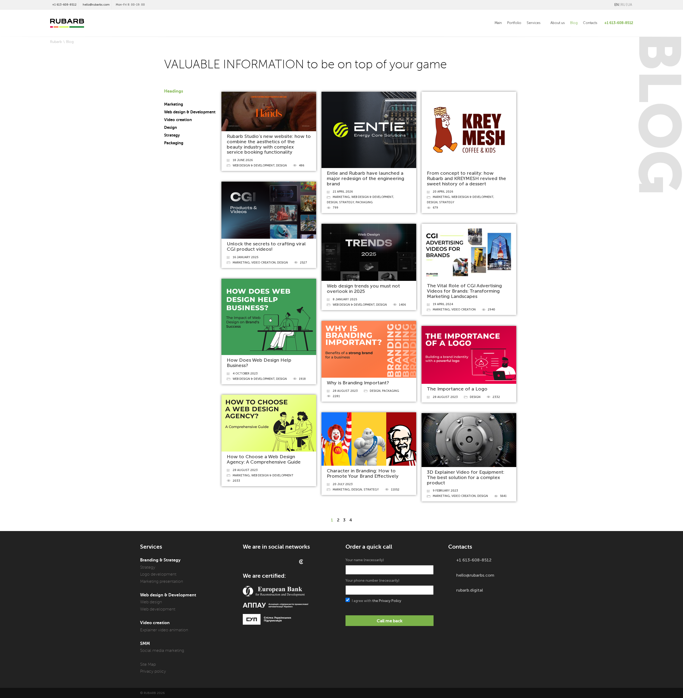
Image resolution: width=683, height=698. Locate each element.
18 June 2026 (243, 160)
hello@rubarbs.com (96, 4)
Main (498, 23)
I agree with (376, 601)
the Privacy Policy (386, 601)
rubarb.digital (469, 590)
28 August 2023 (345, 391)
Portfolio (514, 23)
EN (616, 5)
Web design (151, 602)
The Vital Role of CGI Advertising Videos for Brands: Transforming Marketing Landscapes (464, 291)
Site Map (148, 664)
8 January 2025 (345, 299)
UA (630, 5)
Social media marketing (162, 650)
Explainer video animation (164, 630)
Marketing (173, 104)
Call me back (389, 620)
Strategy (172, 135)
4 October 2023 (245, 373)
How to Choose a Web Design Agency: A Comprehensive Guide (264, 459)
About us (557, 23)
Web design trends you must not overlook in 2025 (363, 288)
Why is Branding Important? (358, 383)
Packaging (173, 143)
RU (623, 5)
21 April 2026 (343, 191)
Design (170, 127)
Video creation (178, 119)
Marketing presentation (161, 581)
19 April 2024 (443, 304)
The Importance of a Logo (457, 389)
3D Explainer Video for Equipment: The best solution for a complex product (465, 477)
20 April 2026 (443, 191)
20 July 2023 (343, 484)
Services (534, 23)
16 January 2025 (245, 257)
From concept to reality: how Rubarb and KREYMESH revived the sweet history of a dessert (466, 178)
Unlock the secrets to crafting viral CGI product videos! (266, 246)
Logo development (158, 574)
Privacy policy (153, 671)
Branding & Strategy (160, 560)
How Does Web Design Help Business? (259, 362)
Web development (157, 609)
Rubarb (56, 41)
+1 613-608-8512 (64, 4)
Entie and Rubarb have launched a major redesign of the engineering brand (365, 178)
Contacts (590, 23)
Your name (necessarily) (365, 560)
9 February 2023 (445, 490)
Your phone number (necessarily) (372, 581)
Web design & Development (190, 112)
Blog (574, 23)
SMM (145, 643)
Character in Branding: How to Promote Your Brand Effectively (363, 473)
